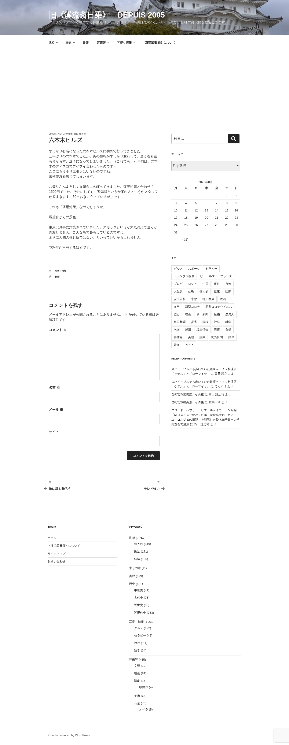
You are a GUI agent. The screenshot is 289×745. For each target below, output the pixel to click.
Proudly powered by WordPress (69, 735)
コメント (58, 330)
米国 (177, 329)
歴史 (69, 42)
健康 (217, 291)
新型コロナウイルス (218, 306)
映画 (188, 314)
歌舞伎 (143, 687)
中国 (205, 283)
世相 (51, 42)
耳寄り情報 (124, 42)
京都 (228, 283)
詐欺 (202, 337)
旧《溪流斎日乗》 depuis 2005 (107, 15)
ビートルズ (207, 276)
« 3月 (185, 239)
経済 (188, 329)
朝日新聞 (202, 314)
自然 (228, 329)
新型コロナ (192, 306)
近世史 (138, 605)
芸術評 (101, 42)
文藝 (137, 665)
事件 (217, 283)
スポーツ (194, 268)
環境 (205, 322)
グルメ (178, 268)
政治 (223, 299)
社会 (217, 322)
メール (56, 409)
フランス (226, 276)
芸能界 (178, 337)
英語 (191, 337)
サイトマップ (56, 553)
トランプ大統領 (184, 276)
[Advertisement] (144, 81)
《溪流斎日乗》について (159, 42)
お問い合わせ (56, 561)
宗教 (194, 299)
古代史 (138, 597)
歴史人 (229, 314)
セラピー (211, 268)
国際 (228, 291)
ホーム (52, 537)
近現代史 (140, 612)
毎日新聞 (180, 322)
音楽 (177, 344)
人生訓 (178, 291)
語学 (137, 650)
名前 (54, 387)
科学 (228, 322)
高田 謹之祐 (80, 134)
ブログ (178, 283)
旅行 (57, 276)
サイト (54, 432)
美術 (217, 329)
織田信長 (202, 329)
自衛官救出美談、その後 (187, 394)
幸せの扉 (135, 568)
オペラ (143, 709)
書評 (86, 42)
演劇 (137, 680)
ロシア (192, 283)
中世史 (138, 590)
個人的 (204, 291)
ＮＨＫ (189, 344)
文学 (177, 306)
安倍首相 (180, 299)
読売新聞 (217, 337)
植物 (217, 314)
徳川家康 (208, 299)
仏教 (191, 291)
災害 (194, 322)
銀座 (231, 337)
